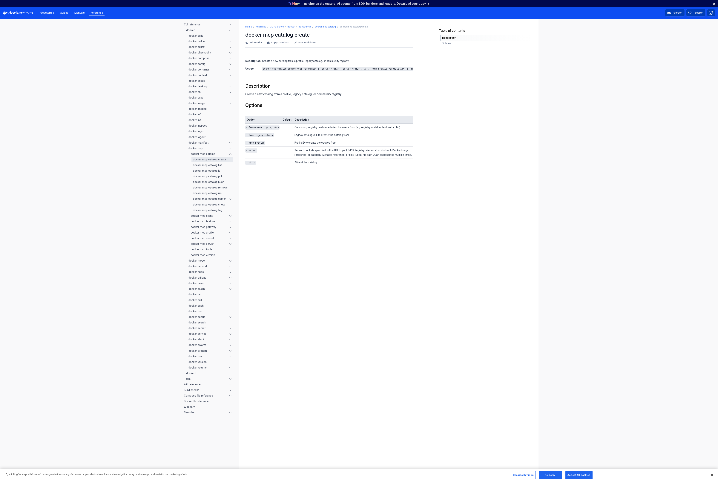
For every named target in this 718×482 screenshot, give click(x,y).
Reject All (550, 475)
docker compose (198, 58)
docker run (195, 311)
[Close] (712, 475)
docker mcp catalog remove (210, 187)
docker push (196, 305)
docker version (197, 362)
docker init (194, 120)
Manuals (79, 12)
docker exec (195, 97)
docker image (196, 103)
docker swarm (197, 345)
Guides (64, 12)
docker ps (194, 294)
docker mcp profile (202, 232)
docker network (198, 266)
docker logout (196, 137)
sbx (188, 378)
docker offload (197, 277)
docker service (197, 333)
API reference (192, 384)
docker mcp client (202, 215)
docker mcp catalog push (208, 182)
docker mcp (195, 148)
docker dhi (194, 92)
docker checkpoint (199, 52)
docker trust (195, 356)
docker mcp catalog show (209, 204)
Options (253, 105)
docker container (198, 69)
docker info (195, 114)
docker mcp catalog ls (206, 170)
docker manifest (198, 142)
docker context (197, 75)
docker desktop (198, 86)
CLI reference (192, 24)
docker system (197, 350)
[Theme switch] (711, 13)
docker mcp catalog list (207, 165)
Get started (47, 12)
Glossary (189, 407)
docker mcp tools (201, 249)
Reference (97, 12)
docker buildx (196, 47)
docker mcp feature (203, 221)
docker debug (196, 80)
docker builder (197, 41)
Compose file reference (198, 395)
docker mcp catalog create (209, 159)
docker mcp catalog (203, 154)
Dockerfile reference (196, 401)
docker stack (196, 339)
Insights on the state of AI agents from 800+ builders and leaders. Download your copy (364, 3)
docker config (196, 64)
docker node (196, 272)
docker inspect (197, 125)
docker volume (197, 367)
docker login (195, 131)
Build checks (191, 390)
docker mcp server (202, 243)
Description (258, 86)
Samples (189, 412)
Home (248, 26)
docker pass (196, 283)
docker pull (195, 300)
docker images (197, 108)
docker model (196, 260)
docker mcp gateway (203, 227)
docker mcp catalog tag (207, 210)
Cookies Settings (523, 475)
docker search (197, 322)
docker (190, 30)
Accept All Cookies (578, 475)
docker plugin (196, 289)
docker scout (196, 317)
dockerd (191, 373)
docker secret (196, 328)
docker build (195, 35)
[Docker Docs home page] (18, 12)
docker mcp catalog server (209, 198)
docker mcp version (203, 255)
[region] (359, 475)
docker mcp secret (202, 238)
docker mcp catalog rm (207, 193)
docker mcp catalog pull (207, 176)
